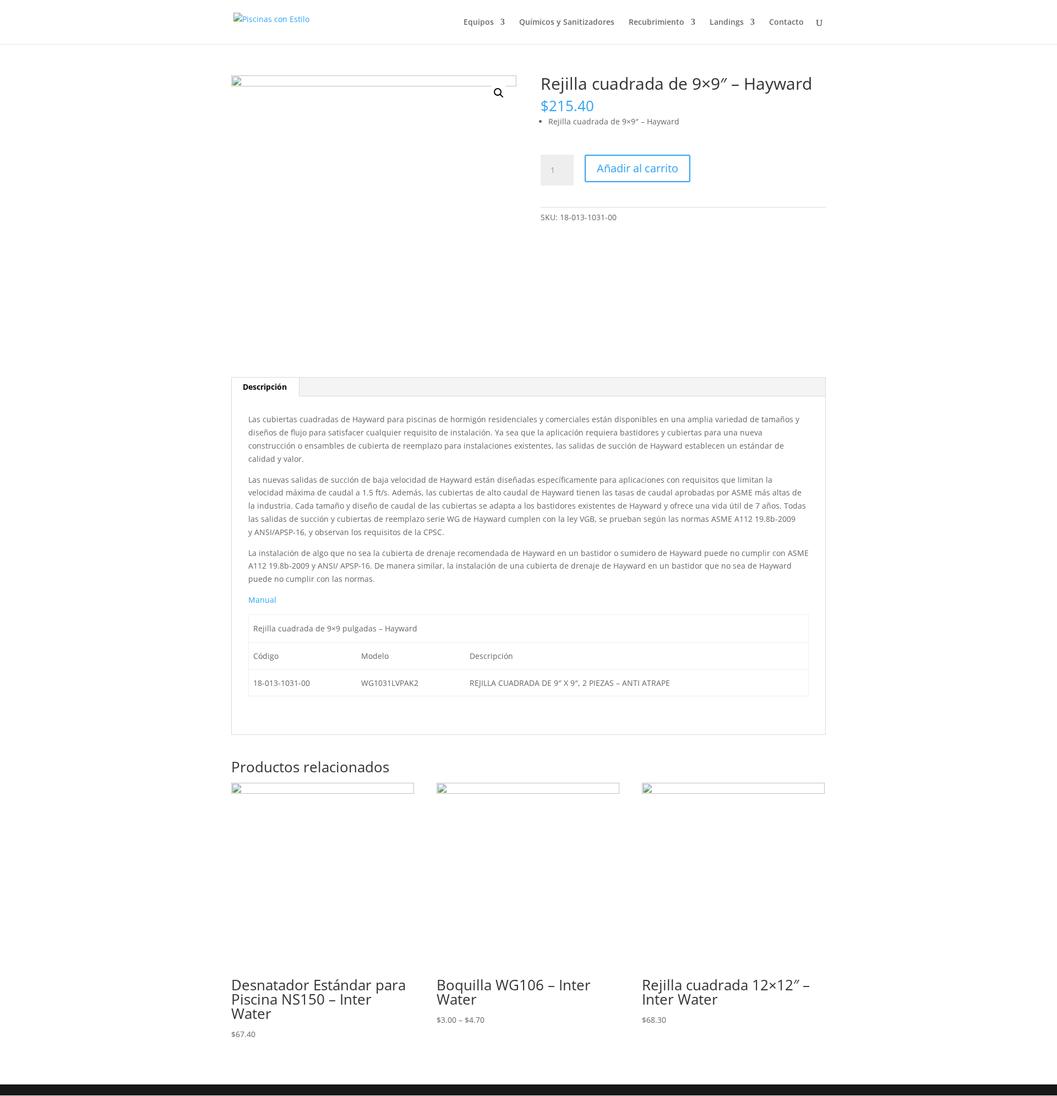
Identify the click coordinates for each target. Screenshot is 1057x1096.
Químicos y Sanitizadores (566, 22)
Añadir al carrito (637, 168)
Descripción (265, 386)
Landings (727, 22)
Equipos (479, 22)
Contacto (786, 22)
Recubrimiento (656, 22)
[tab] (265, 387)
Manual (262, 600)
